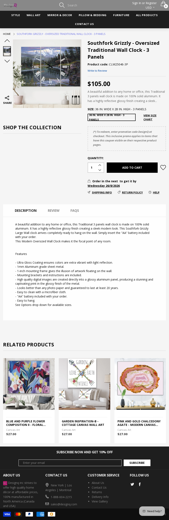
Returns (97, 492)
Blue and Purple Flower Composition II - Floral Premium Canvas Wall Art (27, 423)
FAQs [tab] (74, 210)
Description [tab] (26, 210)
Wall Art (34, 15)
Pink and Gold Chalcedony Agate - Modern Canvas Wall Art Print (139, 423)
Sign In (136, 3)
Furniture (121, 15)
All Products (147, 15)
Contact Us (84, 24)
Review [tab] (53, 210)
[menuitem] (15, 15)
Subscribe (137, 463)
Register (151, 3)
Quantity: (96, 158)
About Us (98, 483)
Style (15, 15)
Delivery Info (100, 497)
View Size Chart (149, 117)
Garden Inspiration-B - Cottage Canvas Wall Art (83, 423)
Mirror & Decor (59, 15)
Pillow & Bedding (93, 15)
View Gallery (100, 501)
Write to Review (97, 70)
